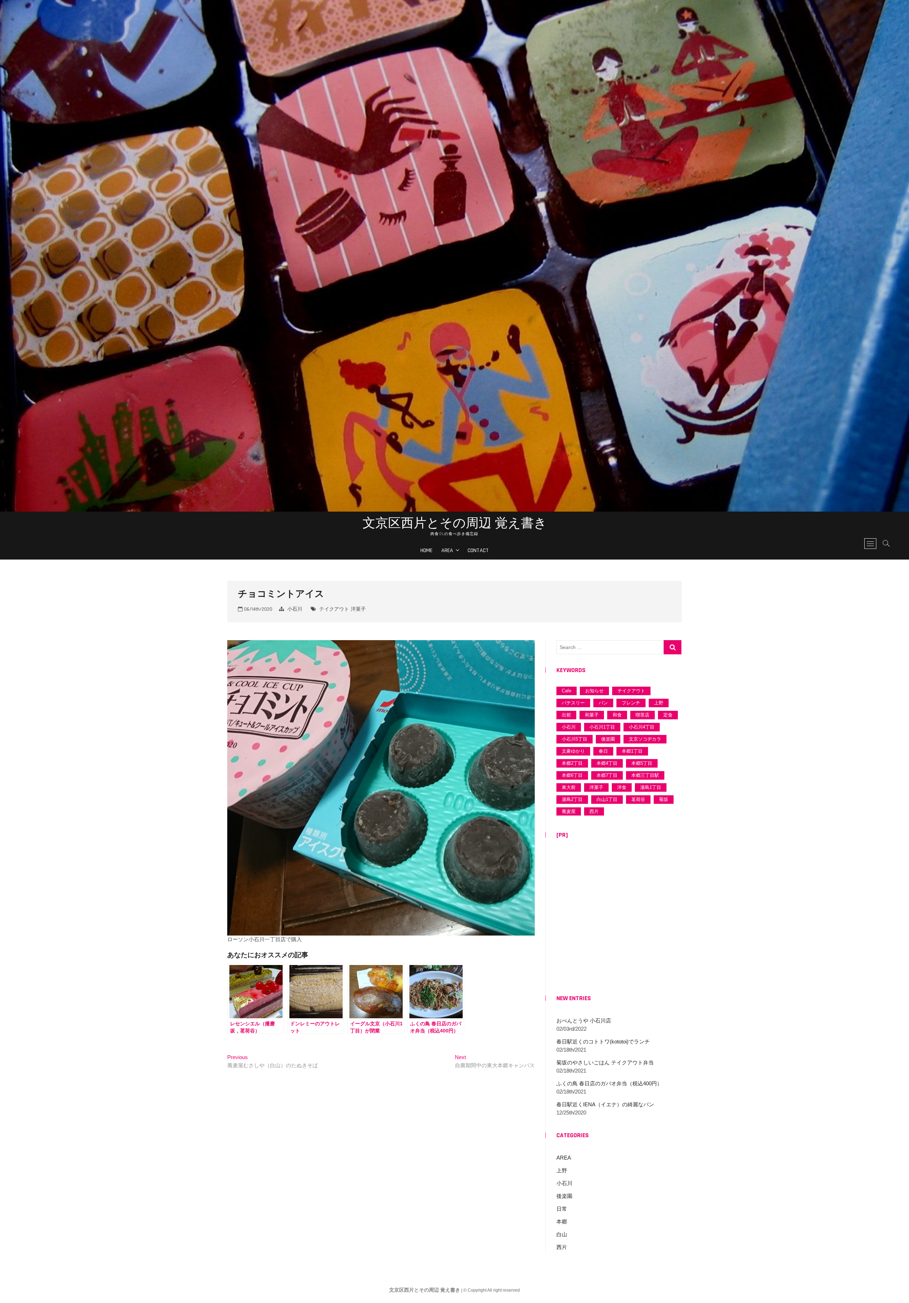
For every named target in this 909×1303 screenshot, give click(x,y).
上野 (658, 702)
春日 (603, 751)
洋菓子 (358, 609)
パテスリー (573, 702)
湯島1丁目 (650, 787)
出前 (566, 715)
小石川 (294, 609)
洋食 (621, 787)
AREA (447, 550)
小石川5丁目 (574, 739)
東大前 (569, 787)
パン (603, 702)
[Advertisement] (619, 917)
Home (426, 550)
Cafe (566, 690)
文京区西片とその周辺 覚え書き (455, 523)
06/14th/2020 (257, 609)
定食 (668, 715)
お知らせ (594, 690)
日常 (561, 1209)
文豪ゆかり (573, 751)
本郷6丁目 (572, 775)
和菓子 (592, 715)
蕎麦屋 (569, 811)
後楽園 (608, 739)
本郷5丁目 (641, 763)
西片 (594, 811)
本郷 (561, 1222)
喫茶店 (642, 715)
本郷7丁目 (607, 775)
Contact (478, 550)
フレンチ (631, 702)
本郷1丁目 (632, 751)
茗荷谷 (638, 799)
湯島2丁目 (572, 799)
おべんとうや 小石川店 (583, 1021)
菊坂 (663, 799)
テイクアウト (334, 609)
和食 (617, 715)
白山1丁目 (607, 799)
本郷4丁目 (607, 763)
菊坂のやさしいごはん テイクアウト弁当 (605, 1062)
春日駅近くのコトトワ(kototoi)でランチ (603, 1041)
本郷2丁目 (572, 763)
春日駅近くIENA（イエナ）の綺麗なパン (605, 1104)
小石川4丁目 (641, 727)
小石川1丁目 (602, 727)
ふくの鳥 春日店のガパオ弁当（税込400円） (609, 1083)
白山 (561, 1234)
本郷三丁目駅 (645, 775)
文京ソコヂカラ (645, 739)
